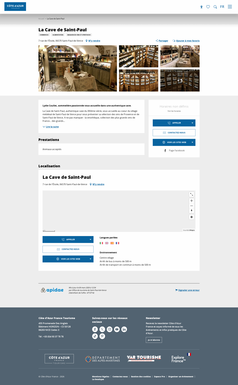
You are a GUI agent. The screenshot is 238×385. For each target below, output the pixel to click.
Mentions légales (100, 376)
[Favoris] (208, 7)
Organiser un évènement (180, 376)
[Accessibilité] (201, 7)
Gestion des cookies (141, 376)
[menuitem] (15, 6)
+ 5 (180, 80)
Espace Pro (159, 376)
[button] (215, 7)
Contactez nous (120, 376)
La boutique (98, 379)
